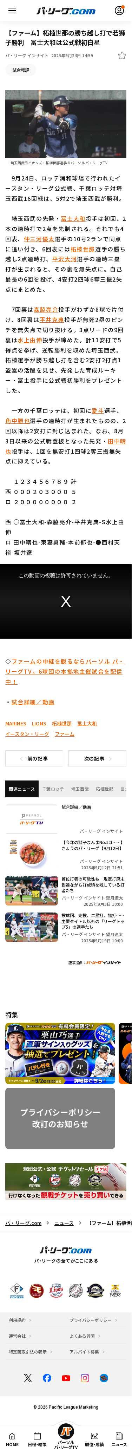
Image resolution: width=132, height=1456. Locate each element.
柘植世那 (83, 249)
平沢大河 (64, 259)
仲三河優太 (39, 239)
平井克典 (52, 319)
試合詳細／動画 (33, 702)
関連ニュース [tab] (22, 789)
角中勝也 (17, 420)
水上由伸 (30, 340)
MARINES (15, 723)
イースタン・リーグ (27, 733)
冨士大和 (73, 218)
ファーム (64, 733)
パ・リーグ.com (23, 1222)
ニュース (64, 1222)
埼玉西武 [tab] (80, 789)
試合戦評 (20, 70)
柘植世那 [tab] (104, 789)
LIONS (39, 723)
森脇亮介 (46, 309)
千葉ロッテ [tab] (53, 789)
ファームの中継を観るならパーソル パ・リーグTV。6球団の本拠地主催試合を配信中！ (65, 671)
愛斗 (98, 410)
